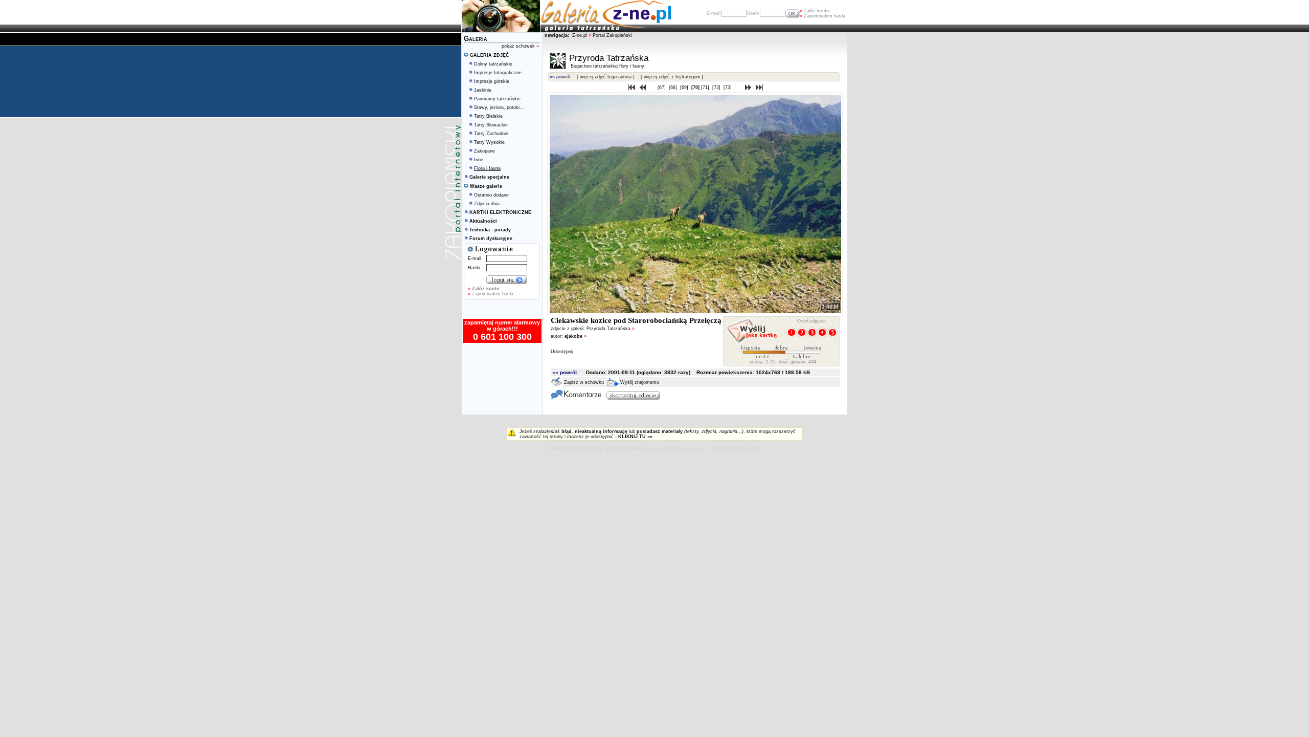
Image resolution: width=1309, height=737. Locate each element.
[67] (662, 87)
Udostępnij (562, 351)
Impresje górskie (491, 81)
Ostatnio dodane (491, 195)
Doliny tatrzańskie (493, 64)
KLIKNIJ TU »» (635, 436)
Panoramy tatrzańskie (497, 98)
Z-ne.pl (580, 35)
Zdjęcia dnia (487, 203)
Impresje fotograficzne (498, 72)
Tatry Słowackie (491, 124)
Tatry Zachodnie (491, 133)
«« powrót (560, 76)
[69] (685, 87)
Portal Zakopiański (612, 35)
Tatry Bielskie (488, 116)
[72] (717, 87)
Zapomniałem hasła (822, 15)
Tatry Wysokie (489, 142)
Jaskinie (482, 90)
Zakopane (484, 151)
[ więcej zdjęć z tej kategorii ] (672, 76)
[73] (728, 87)
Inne (478, 159)
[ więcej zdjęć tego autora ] (606, 76)
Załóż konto (814, 10)
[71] (706, 87)
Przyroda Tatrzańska (610, 328)
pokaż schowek (520, 46)
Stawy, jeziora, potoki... (499, 107)
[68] (674, 87)
